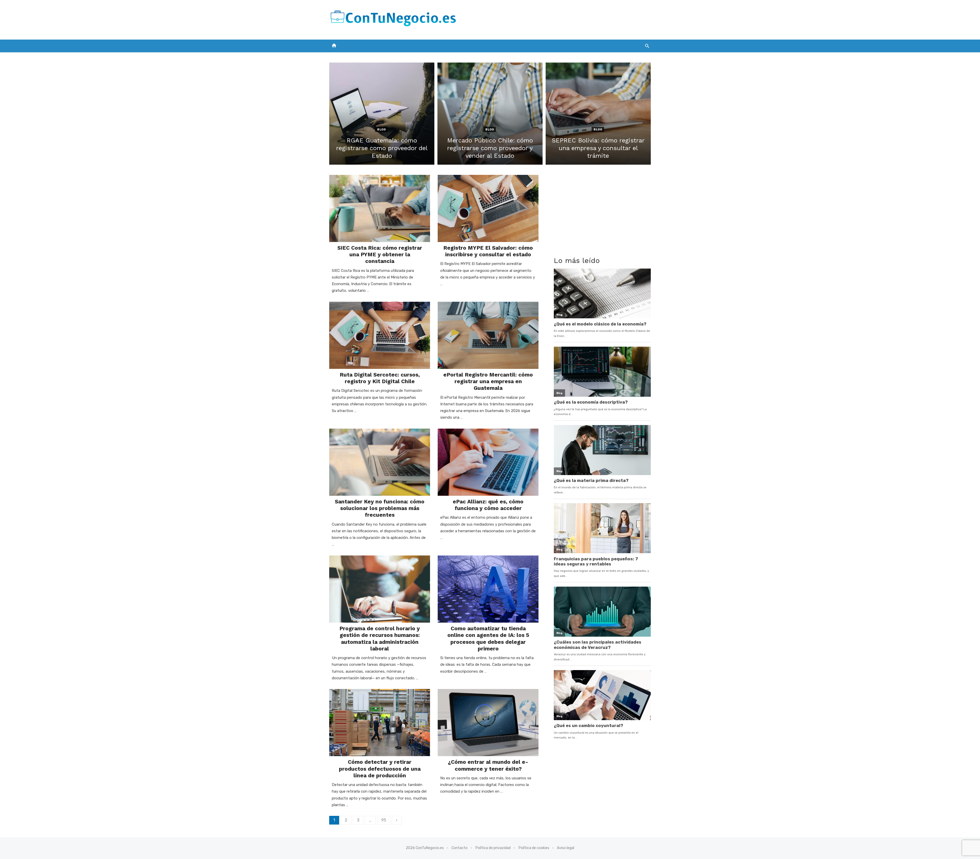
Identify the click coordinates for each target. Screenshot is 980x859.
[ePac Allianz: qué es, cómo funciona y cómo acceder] (488, 462)
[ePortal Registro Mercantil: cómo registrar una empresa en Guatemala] (488, 335)
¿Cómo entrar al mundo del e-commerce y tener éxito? (488, 765)
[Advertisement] (558, 18)
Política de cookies (534, 848)
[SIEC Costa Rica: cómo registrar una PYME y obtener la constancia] (379, 208)
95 (383, 820)
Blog (381, 129)
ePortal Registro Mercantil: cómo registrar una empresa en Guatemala (488, 381)
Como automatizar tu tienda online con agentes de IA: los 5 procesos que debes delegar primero (488, 638)
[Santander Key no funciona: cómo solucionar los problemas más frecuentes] (379, 462)
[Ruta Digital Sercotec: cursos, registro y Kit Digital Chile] (379, 335)
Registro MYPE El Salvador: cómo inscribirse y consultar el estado (488, 251)
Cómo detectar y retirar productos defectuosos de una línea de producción (380, 769)
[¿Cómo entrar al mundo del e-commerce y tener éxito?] (488, 722)
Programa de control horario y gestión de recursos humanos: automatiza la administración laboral (379, 638)
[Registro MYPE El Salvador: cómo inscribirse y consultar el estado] (488, 208)
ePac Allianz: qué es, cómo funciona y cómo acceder (488, 504)
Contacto (459, 848)
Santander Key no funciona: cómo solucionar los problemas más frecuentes (379, 508)
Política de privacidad (493, 848)
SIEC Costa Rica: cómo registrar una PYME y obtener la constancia (379, 254)
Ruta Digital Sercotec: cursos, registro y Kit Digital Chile (380, 377)
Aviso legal (565, 848)
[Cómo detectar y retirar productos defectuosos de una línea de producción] (379, 722)
